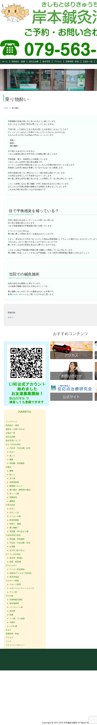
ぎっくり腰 (14, 493)
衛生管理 (46, 61)
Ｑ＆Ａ (8, 630)
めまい (16, 294)
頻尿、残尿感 (15, 561)
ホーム (5, 61)
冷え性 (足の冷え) (17, 550)
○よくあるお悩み (13, 444)
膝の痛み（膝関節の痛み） (20, 490)
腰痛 (11, 459)
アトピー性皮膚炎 (17, 569)
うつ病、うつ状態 (17, 618)
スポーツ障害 (15, 584)
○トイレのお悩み (13, 554)
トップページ (11, 421)
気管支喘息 (14, 577)
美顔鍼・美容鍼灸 (17, 463)
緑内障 (12, 611)
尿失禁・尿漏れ (16, 558)
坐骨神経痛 (14, 482)
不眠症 (12, 622)
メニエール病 (15, 516)
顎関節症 (13, 497)
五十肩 (12, 478)
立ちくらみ (14, 512)
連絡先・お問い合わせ (15, 429)
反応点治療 (33, 61)
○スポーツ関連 (12, 580)
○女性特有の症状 (13, 535)
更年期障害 (14, 603)
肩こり (12, 455)
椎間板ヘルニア (16, 486)
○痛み (8, 467)
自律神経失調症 (16, 599)
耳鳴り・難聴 (15, 524)
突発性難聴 (14, 520)
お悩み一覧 (87, 61)
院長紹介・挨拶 (18, 61)
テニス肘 (13, 592)
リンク (8, 641)
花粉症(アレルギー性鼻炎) (20, 573)
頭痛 (11, 614)
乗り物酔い (14, 527)
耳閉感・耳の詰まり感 (18, 531)
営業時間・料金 (72, 61)
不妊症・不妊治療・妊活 (19, 448)
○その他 (9, 596)
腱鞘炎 (12, 501)
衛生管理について (13, 440)
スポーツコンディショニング (21, 588)
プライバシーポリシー (15, 645)
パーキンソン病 (16, 607)
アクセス (58, 61)
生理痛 (12, 546)
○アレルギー (11, 565)
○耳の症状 (10, 505)
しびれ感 (13, 626)
